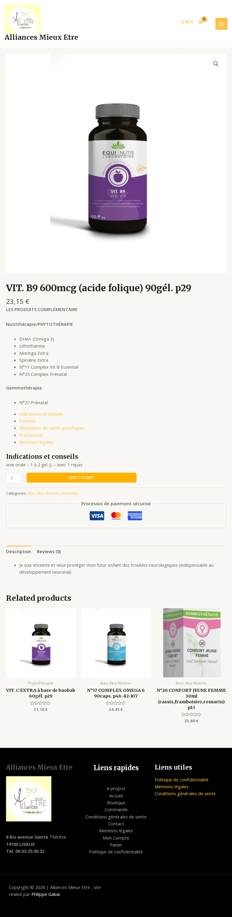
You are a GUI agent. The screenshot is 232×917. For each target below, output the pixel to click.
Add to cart (81, 477)
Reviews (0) (49, 551)
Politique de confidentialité (116, 852)
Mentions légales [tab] (36, 442)
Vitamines (70, 493)
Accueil (116, 796)
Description (18, 551)
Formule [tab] (27, 421)
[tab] (18, 551)
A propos (116, 788)
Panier (116, 845)
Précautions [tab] (31, 435)
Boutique (116, 802)
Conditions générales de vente (116, 817)
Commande (116, 809)
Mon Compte (116, 838)
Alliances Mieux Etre (41, 37)
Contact (116, 824)
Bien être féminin (43, 493)
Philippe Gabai (45, 894)
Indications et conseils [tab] (41, 414)
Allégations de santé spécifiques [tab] (51, 428)
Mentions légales (116, 830)
